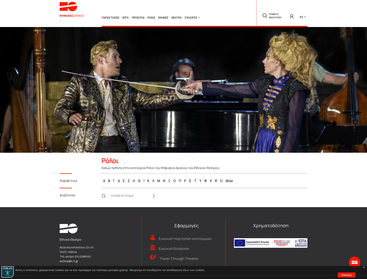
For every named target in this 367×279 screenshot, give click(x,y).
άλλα (229, 181)
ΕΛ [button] (302, 17)
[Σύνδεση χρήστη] (292, 16)
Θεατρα (176, 17)
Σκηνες (163, 17)
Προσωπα (138, 17)
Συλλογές (191, 17)
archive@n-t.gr (69, 261)
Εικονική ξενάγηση (174, 248)
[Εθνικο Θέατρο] (69, 228)
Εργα (126, 17)
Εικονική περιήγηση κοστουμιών (185, 238)
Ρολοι (151, 17)
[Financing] (270, 238)
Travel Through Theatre (178, 258)
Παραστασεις (110, 17)
